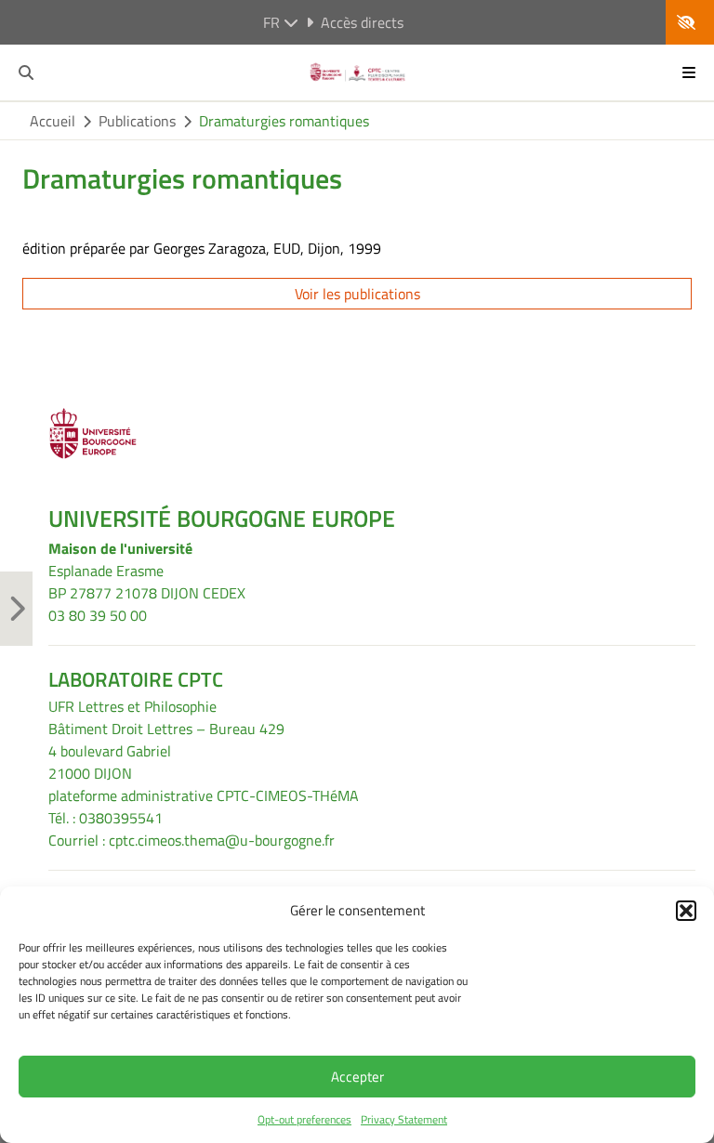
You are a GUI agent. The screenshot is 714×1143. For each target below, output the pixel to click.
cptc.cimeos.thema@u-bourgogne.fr (222, 840)
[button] (686, 910)
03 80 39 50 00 (97, 615)
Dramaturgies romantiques (284, 121)
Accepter (357, 1076)
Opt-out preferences (304, 1119)
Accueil (52, 121)
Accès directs (362, 22)
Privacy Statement (404, 1119)
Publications (137, 121)
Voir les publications (357, 293)
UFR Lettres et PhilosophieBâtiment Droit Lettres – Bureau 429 (166, 717)
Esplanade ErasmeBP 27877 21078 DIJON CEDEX (146, 581)
